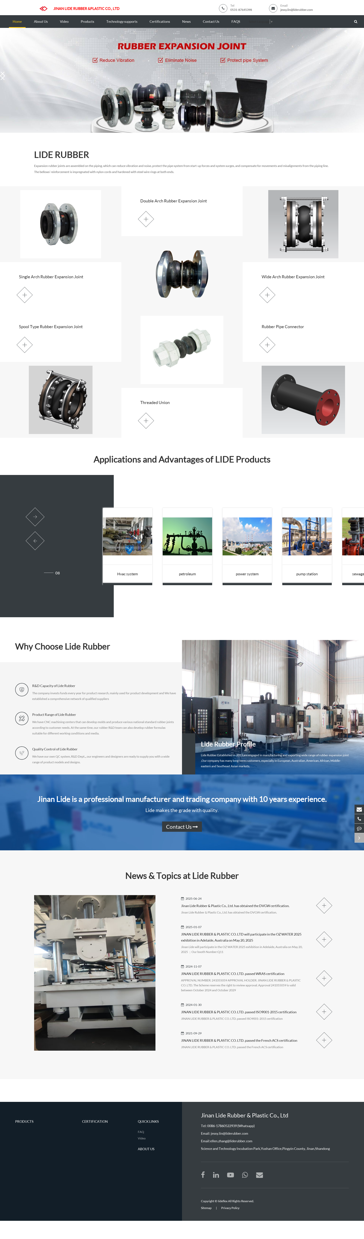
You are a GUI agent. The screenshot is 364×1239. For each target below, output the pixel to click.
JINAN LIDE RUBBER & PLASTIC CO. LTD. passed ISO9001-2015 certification (239, 1012)
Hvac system (127, 574)
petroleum (187, 574)
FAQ (141, 1132)
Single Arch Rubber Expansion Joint (51, 276)
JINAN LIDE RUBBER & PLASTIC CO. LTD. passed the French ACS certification (239, 1040)
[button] (2, 76)
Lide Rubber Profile (228, 744)
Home (17, 21)
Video (64, 21)
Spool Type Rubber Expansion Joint (51, 326)
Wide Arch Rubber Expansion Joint (293, 276)
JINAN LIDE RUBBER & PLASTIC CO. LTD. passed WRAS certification (232, 974)
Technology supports (121, 21)
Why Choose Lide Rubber (62, 646)
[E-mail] (359, 809)
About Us (41, 21)
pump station (307, 574)
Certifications (160, 21)
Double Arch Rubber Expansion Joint (173, 200)
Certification (95, 1121)
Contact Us (211, 21)
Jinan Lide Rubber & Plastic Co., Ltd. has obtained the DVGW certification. (235, 906)
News (186, 21)
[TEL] (359, 818)
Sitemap (206, 1208)
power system (247, 574)
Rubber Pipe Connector (283, 326)
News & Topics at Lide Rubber (182, 875)
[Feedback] (359, 828)
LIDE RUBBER (61, 154)
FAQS (235, 21)
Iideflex (223, 1201)
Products (87, 21)
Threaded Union (155, 402)
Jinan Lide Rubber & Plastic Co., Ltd (244, 1115)
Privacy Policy (230, 1208)
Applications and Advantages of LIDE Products (182, 459)
